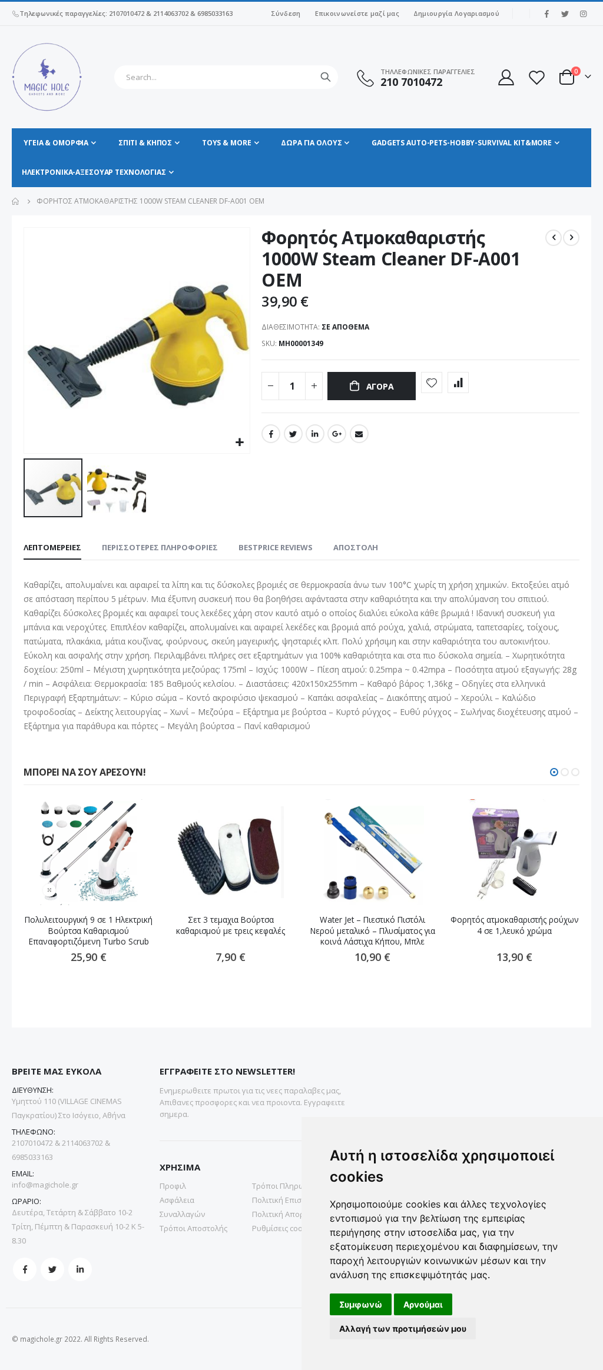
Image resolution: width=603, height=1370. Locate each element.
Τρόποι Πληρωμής (285, 1186)
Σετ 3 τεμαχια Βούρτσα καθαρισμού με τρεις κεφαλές (230, 925)
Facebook (270, 433)
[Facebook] (546, 13)
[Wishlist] (536, 77)
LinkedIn (315, 433)
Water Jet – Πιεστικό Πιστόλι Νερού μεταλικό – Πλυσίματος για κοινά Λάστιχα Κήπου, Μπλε (372, 931)
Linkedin (80, 1269)
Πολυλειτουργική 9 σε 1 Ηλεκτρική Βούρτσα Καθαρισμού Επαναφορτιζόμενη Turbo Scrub (89, 931)
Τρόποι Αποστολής (193, 1228)
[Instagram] (583, 13)
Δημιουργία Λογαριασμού (456, 13)
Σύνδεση (286, 13)
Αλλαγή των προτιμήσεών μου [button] (402, 1329)
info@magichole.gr (45, 1184)
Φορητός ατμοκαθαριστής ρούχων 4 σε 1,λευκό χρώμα (514, 925)
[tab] (52, 548)
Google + (336, 433)
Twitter (293, 433)
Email (359, 433)
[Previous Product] (553, 238)
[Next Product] (571, 238)
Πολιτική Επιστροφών (291, 1200)
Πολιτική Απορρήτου (289, 1214)
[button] (239, 443)
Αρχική (16, 201)
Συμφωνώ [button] (360, 1304)
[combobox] (226, 77)
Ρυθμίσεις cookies (284, 1228)
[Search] (325, 77)
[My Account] (505, 77)
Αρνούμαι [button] (423, 1304)
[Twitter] (564, 13)
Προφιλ (173, 1186)
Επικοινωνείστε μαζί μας (357, 13)
